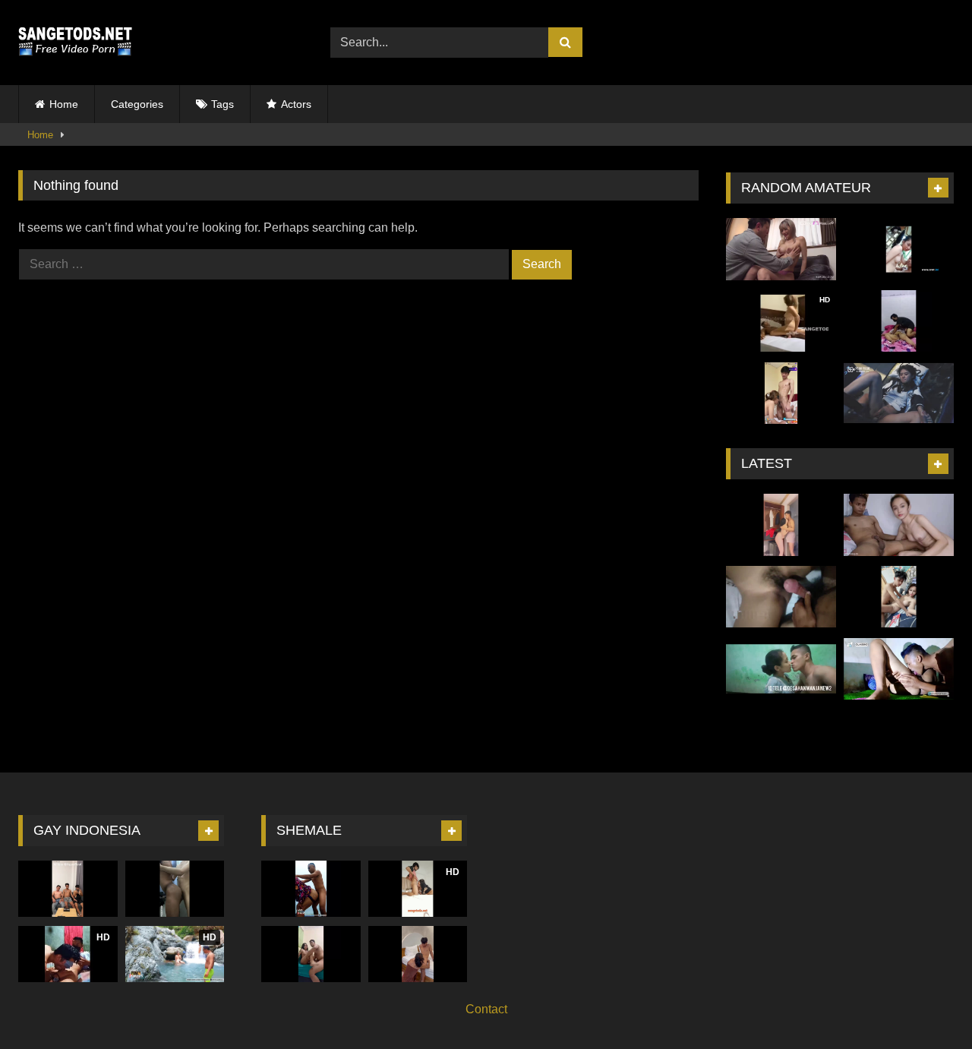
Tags (222, 104)
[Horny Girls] (899, 393)
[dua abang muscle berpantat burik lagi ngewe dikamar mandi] (175, 888)
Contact (486, 1009)
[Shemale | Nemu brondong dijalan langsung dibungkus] (418, 953)
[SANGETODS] (75, 43)
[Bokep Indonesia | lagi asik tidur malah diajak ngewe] (899, 321)
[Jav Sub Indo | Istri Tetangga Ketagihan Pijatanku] (781, 249)
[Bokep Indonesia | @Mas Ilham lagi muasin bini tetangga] (899, 669)
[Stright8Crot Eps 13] (781, 393)
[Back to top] (925, 1004)
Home (63, 104)
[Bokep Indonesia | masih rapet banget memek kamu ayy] (781, 597)
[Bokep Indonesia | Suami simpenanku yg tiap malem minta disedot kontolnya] (899, 525)
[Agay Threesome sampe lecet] (68, 888)
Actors (296, 104)
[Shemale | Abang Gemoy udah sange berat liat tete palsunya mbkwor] (311, 953)
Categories (137, 104)
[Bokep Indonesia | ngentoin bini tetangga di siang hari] (899, 249)
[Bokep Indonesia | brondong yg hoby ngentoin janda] (899, 597)
